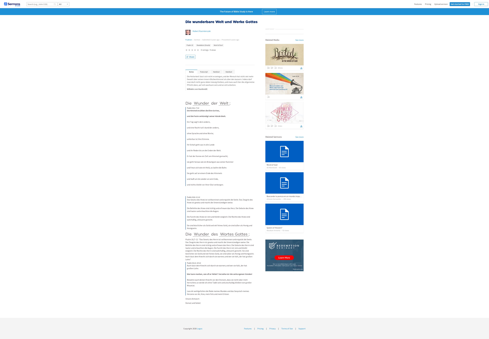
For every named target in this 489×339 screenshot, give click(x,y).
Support (302, 328)
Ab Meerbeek (272, 167)
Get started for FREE (460, 4)
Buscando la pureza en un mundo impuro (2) (286, 196)
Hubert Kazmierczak (201, 31)
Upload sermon (441, 4)
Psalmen (188, 40)
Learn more (269, 11)
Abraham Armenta (273, 230)
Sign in (481, 4)
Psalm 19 (190, 45)
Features (418, 4)
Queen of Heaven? (274, 227)
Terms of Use (287, 328)
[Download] (301, 68)
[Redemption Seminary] (284, 255)
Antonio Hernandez (274, 199)
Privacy (272, 328)
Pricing (428, 4)
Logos (199, 328)
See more (299, 40)
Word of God (218, 45)
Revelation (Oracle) (203, 45)
